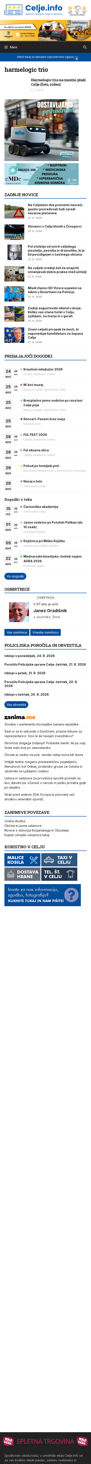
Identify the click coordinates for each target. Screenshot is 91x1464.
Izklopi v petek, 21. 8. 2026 (25, 673)
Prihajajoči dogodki (28, 356)
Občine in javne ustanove (23, 826)
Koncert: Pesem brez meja (44, 419)
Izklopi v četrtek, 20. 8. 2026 (26, 694)
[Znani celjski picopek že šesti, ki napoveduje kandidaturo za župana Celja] (14, 335)
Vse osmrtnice (17, 632)
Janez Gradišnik (50, 610)
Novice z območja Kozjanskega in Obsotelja (36, 830)
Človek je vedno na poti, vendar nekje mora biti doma (43, 755)
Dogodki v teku (18, 499)
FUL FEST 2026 (35, 435)
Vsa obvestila (16, 704)
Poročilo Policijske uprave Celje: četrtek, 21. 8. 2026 (45, 664)
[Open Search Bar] (85, 47)
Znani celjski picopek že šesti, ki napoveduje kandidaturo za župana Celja (55, 333)
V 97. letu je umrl (45, 604)
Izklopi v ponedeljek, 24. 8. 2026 (29, 656)
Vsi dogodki (15, 576)
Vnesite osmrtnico (45, 632)
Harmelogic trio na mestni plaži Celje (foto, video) (58, 82)
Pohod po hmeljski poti (41, 466)
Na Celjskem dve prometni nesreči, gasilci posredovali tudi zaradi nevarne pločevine (55, 209)
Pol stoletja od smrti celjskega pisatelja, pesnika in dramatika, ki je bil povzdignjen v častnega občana (56, 250)
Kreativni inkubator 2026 (43, 369)
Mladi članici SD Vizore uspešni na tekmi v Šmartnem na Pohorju (55, 290)
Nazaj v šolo (32, 481)
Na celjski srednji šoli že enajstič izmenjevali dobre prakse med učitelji (57, 270)
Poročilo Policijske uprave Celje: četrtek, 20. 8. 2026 (41, 684)
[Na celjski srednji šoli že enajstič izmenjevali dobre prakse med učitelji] (14, 273)
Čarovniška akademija (40, 507)
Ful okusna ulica (36, 450)
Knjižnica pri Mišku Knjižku (44, 541)
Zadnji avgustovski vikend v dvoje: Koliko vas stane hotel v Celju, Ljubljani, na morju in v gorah (55, 312)
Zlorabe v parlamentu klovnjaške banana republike (41, 724)
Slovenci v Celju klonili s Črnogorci (55, 226)
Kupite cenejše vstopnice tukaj (26, 835)
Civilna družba (14, 821)
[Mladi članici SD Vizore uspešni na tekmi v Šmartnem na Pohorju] (14, 294)
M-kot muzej (33, 385)
